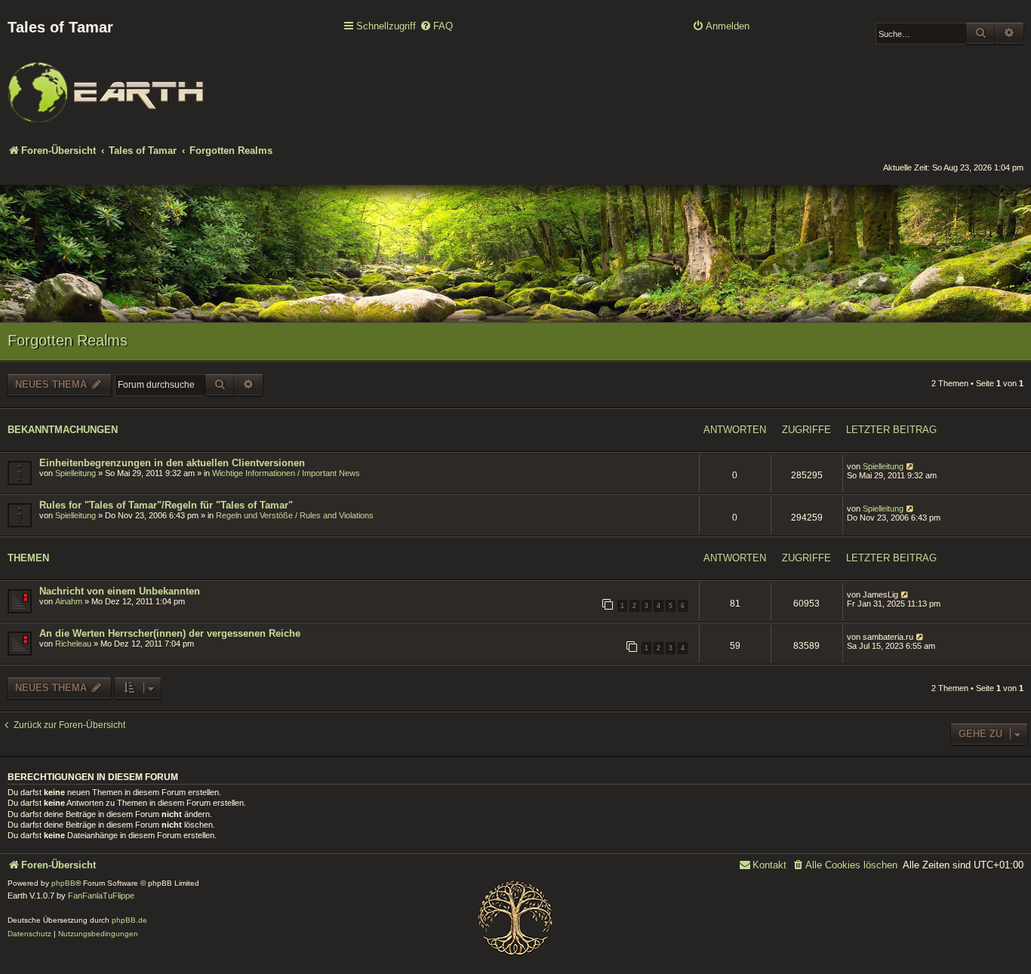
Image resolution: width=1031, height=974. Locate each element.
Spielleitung (75, 473)
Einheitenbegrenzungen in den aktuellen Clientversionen (172, 463)
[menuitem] (436, 27)
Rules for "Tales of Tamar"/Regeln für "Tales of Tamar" (166, 505)
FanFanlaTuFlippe (101, 895)
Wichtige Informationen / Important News (286, 473)
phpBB (63, 883)
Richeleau (73, 643)
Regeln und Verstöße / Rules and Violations (295, 515)
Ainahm (68, 601)
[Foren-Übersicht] (106, 82)
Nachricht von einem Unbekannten (119, 591)
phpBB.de (129, 920)
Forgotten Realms (68, 340)
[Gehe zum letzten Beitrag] (911, 466)
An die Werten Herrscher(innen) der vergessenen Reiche (169, 633)
